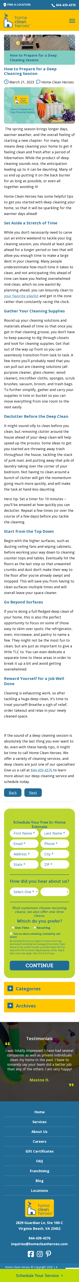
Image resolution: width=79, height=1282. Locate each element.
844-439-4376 (66, 5)
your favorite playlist (21, 296)
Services (39, 1121)
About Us (39, 1131)
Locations (39, 1190)
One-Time (21, 928)
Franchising (39, 1171)
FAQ (39, 1161)
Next (33, 792)
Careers (39, 1141)
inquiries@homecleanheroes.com (39, 1244)
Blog (39, 1180)
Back (13, 792)
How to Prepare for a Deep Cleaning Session (30, 71)
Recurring (43, 928)
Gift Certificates (39, 1151)
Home (39, 1112)
